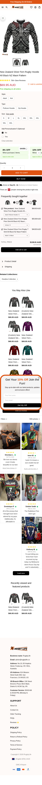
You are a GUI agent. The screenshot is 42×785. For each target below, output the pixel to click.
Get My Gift (22, 405)
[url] (22, 660)
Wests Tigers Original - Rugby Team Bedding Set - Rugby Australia (10, 468)
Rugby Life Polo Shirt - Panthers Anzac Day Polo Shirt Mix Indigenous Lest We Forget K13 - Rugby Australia (31, 469)
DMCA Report (21, 765)
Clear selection (7, 141)
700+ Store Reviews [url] (18, 80)
